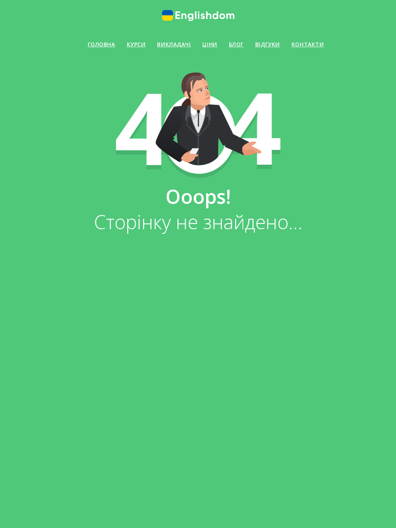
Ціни (209, 44)
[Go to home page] (198, 15)
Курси (136, 44)
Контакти (308, 44)
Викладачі (174, 44)
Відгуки (267, 44)
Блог (236, 44)
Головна (101, 44)
